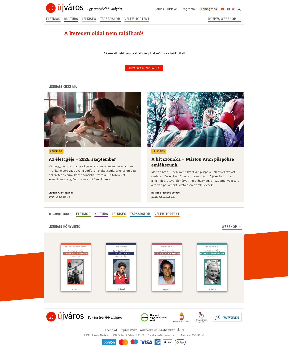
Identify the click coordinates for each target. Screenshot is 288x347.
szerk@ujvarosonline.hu (166, 335)
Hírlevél (172, 9)
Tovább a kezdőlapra (144, 68)
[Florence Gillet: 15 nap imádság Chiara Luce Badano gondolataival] (167, 267)
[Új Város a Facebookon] (228, 9)
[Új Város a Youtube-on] (222, 9)
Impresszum (128, 330)
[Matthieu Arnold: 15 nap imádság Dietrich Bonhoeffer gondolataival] (212, 267)
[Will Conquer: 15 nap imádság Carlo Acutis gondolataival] (121, 267)
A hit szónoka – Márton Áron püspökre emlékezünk (192, 162)
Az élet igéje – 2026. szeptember (82, 159)
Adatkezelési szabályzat (157, 330)
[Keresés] (239, 9)
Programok (188, 9)
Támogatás (209, 9)
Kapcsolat (110, 330)
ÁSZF (181, 330)
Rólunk (159, 9)
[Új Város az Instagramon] (233, 9)
